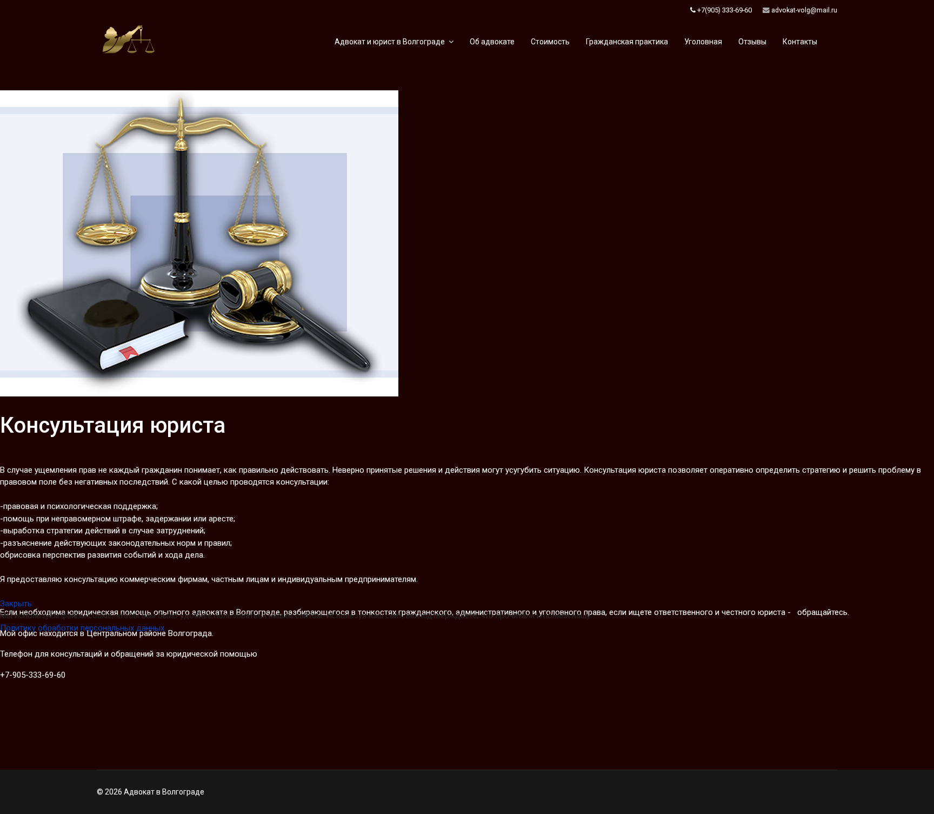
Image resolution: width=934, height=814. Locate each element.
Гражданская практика (627, 41)
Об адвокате (492, 41)
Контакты (800, 41)
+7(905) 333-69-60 (724, 10)
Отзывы (752, 41)
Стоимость (550, 41)
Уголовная (703, 41)
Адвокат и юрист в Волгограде (390, 41)
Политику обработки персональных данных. (83, 628)
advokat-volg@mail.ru (804, 10)
